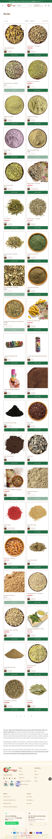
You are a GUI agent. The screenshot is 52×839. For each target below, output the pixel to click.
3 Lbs (34, 51)
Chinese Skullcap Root (9, 48)
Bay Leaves (29, 700)
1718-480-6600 (36, 4)
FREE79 (34, 1)
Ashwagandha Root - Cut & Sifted (35, 593)
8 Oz (10, 51)
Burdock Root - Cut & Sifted (33, 46)
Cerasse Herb (7, 218)
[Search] (30, 5)
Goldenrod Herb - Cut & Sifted (11, 83)
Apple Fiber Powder (31, 525)
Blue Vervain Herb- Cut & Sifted (11, 287)
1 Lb (31, 51)
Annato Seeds (7, 525)
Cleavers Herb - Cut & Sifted (33, 218)
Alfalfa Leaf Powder (8, 116)
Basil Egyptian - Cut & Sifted (10, 700)
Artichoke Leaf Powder (9, 595)
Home (20, 771)
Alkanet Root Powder (9, 456)
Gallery (36, 781)
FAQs (35, 777)
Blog (35, 771)
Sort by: (27, 21)
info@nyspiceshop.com (38, 6)
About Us (21, 774)
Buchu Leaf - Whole (8, 185)
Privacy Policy (6, 796)
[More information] (42, 1)
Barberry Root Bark (31, 665)
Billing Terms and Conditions (10, 806)
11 (31, 716)
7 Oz (8, 563)
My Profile (29, 796)
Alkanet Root (30, 422)
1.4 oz (29, 706)
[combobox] (23, 5)
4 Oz (8, 51)
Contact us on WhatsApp (25, 781)
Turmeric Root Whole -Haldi (33, 320)
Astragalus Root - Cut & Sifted (11, 630)
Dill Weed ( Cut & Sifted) (32, 254)
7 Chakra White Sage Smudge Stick (12, 389)
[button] (2, 5)
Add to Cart (14, 54)
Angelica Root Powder (32, 491)
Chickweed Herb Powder (32, 287)
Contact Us (21, 777)
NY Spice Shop (27, 835)
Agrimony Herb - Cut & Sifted (10, 254)
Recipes (36, 774)
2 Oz (5, 51)
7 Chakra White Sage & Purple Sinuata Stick (37, 356)
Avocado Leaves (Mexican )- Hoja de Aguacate (35, 629)
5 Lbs (34, 257)
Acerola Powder (31, 389)
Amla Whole (30, 456)
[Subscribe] (45, 824)
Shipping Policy (7, 803)
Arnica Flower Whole (32, 560)
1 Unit (5, 359)
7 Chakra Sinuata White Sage (10, 356)
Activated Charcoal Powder (10, 422)
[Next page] (35, 716)
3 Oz (5, 563)
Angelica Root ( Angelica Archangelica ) (13, 489)
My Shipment (30, 800)
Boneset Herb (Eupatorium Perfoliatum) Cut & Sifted (14, 322)
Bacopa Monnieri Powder (9, 667)
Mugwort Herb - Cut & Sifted (33, 183)
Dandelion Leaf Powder (32, 116)
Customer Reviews (23, 784)
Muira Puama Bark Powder (33, 150)
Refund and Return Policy (9, 800)
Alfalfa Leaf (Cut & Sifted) (33, 81)
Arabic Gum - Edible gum (9, 558)
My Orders (29, 803)
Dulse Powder (7, 150)
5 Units (9, 359)
